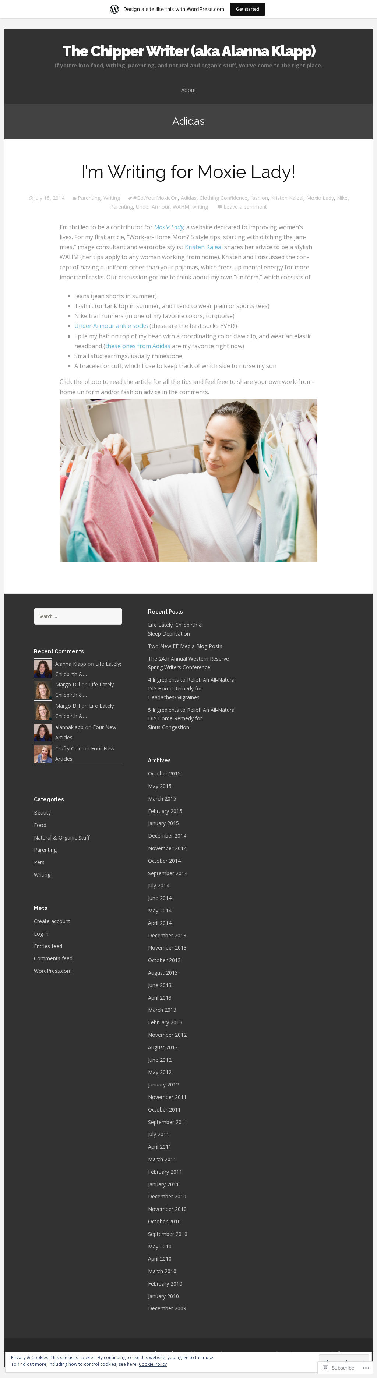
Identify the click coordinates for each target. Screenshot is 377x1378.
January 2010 (163, 1296)
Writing (111, 197)
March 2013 (162, 1009)
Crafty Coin (68, 748)
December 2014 (167, 835)
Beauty (42, 812)
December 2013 (167, 935)
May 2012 (160, 1071)
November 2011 (167, 1096)
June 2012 (160, 1059)
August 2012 (163, 1047)
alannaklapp (69, 727)
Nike (342, 197)
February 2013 (165, 1022)
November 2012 (167, 1034)
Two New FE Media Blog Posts (185, 646)
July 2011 (158, 1134)
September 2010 (167, 1233)
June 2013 (160, 985)
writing (200, 206)
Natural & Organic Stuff (61, 837)
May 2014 (160, 910)
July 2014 (158, 885)
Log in (41, 933)
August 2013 (163, 972)
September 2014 (167, 873)
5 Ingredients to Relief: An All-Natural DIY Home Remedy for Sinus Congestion (192, 718)
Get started (248, 9)
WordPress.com (53, 970)
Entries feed (48, 946)
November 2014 (167, 848)
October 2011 (164, 1109)
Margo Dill (67, 684)
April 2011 (160, 1146)
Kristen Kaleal (287, 197)
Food (40, 825)
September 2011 (167, 1122)
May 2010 (160, 1246)
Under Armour (153, 206)
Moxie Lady (320, 197)
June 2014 (160, 897)
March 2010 (162, 1271)
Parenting (89, 197)
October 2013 (164, 960)
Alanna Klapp (70, 663)
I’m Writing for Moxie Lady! (188, 172)
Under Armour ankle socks (111, 326)
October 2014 (164, 860)
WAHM (181, 206)
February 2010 (165, 1283)
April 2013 (160, 997)
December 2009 (167, 1308)
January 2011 (163, 1184)
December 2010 (167, 1196)
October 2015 (164, 773)
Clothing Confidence (223, 197)
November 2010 (167, 1208)
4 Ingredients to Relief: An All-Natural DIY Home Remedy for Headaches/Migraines (192, 688)
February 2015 (165, 811)
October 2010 (164, 1221)
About (188, 89)
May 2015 (160, 785)
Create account (52, 921)
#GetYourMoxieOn (155, 197)
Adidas (189, 197)
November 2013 (167, 947)
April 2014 (160, 922)
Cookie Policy (153, 1364)
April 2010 (160, 1258)
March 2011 (162, 1159)
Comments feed (53, 958)
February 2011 (165, 1171)
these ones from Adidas (137, 346)
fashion (259, 197)
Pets (39, 862)
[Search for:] (78, 615)
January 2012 (163, 1084)
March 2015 (162, 798)
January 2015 (163, 823)
